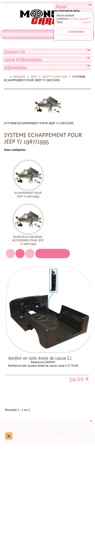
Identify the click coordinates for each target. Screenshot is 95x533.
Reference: (38, 362)
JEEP (33, 76)
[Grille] (29, 253)
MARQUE (19, 76)
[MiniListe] (10, 253)
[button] (52, 253)
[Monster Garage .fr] (47, 18)
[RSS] (8, 436)
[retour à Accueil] (6, 76)
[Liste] (20, 253)
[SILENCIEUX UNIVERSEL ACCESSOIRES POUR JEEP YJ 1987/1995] (28, 240)
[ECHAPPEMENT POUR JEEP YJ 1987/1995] (28, 194)
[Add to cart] (43, 346)
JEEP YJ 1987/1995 (54, 76)
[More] (53, 346)
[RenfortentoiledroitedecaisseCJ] (39, 358)
